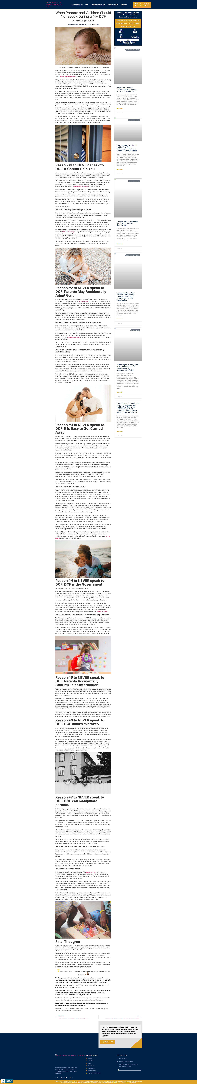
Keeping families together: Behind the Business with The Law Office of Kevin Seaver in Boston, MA (128, 23)
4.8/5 (135, 32)
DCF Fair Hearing (68, 232)
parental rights (102, 611)
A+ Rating (135, 37)
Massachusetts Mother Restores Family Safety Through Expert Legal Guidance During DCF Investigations (125, 296)
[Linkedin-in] (71, 1077)
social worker (90, 872)
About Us (124, 4)
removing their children (81, 186)
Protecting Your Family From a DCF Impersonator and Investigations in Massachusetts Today (127, 367)
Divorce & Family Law (98, 4)
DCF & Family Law (76, 4)
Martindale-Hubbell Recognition (128, 43)
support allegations (72, 337)
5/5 (121, 37)
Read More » (120, 108)
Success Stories (113, 4)
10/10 (121, 32)
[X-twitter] (62, 1077)
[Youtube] (66, 1077)
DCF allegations (84, 301)
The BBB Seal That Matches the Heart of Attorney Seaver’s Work (127, 223)
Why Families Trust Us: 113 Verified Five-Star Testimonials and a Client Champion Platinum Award (127, 148)
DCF (86, 4)
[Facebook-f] (57, 1077)
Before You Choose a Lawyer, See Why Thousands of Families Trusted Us (128, 89)
